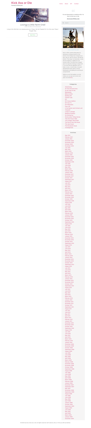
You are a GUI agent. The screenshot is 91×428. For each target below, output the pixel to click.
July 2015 (67, 225)
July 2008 (67, 372)
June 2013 (68, 270)
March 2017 (68, 190)
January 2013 (68, 278)
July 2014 (67, 247)
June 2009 (68, 354)
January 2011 (68, 321)
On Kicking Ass (69, 115)
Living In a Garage (70, 111)
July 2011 (67, 310)
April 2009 (68, 358)
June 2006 (68, 397)
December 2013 (69, 259)
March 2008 (68, 379)
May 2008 (68, 376)
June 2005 (68, 409)
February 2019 (69, 153)
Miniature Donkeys (70, 113)
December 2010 (69, 323)
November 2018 (69, 158)
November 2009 (69, 346)
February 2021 (69, 137)
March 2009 (68, 360)
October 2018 (68, 160)
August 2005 (68, 408)
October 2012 (68, 284)
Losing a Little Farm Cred (32, 24)
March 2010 (68, 339)
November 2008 (69, 365)
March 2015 (68, 232)
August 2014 (68, 245)
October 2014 (68, 241)
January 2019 (68, 154)
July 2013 (67, 268)
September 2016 (69, 201)
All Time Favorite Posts (71, 88)
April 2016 (68, 209)
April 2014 (68, 252)
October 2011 (68, 305)
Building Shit (68, 95)
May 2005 (68, 411)
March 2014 (68, 254)
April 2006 (68, 401)
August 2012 (68, 287)
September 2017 (69, 179)
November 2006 (69, 390)
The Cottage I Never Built (72, 120)
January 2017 (68, 193)
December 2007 (69, 385)
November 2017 (69, 176)
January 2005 (69, 416)
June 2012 (68, 291)
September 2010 (69, 328)
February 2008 (69, 381)
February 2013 (69, 277)
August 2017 (68, 181)
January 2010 (68, 342)
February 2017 (69, 192)
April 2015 (68, 231)
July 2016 (67, 204)
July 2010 (67, 331)
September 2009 (69, 349)
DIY (71, 3)
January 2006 (69, 402)
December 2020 (69, 140)
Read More (32, 35)
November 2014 (69, 239)
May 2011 (67, 314)
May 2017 (67, 186)
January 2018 (68, 172)
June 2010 (68, 333)
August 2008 (68, 370)
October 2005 (69, 404)
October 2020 (69, 144)
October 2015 (68, 220)
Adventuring (68, 87)
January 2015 (68, 236)
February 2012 (69, 298)
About (66, 3)
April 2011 (67, 316)
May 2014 (67, 250)
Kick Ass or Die (21, 3)
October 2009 (69, 347)
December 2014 (69, 238)
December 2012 (69, 280)
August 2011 (68, 308)
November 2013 (69, 261)
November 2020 (69, 142)
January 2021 (68, 139)
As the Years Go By (70, 90)
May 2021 (67, 135)
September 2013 (69, 264)
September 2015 (69, 222)
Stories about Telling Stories (72, 117)
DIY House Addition (70, 101)
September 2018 (69, 162)
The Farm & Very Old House (72, 122)
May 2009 (68, 356)
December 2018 (69, 156)
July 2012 (67, 289)
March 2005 (68, 415)
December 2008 (69, 363)
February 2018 (69, 170)
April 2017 (67, 188)
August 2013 (68, 266)
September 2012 (69, 285)
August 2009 (68, 351)
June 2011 (67, 312)
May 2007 (67, 388)
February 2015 (69, 234)
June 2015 (68, 227)
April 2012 (68, 294)
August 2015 (68, 224)
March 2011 (68, 317)
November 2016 (69, 197)
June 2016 (68, 206)
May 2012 (67, 293)
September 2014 (69, 243)
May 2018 (67, 167)
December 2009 (69, 344)
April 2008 (68, 378)
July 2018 (67, 163)
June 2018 (68, 165)
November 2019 (69, 146)
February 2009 (69, 362)
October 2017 (68, 177)
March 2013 (68, 275)
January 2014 (68, 257)
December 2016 (69, 195)
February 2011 (69, 319)
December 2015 (69, 216)
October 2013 (68, 262)
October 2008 (69, 367)
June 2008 (68, 374)
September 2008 (69, 369)
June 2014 (68, 248)
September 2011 (69, 307)
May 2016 (67, 208)
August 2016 (68, 202)
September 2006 (69, 392)
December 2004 (69, 418)
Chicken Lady (68, 97)
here (71, 77)
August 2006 (68, 393)
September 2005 (69, 406)
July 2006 (67, 395)
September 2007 (69, 386)
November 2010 (69, 324)
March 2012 (68, 296)
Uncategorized (69, 127)
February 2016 (69, 213)
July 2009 (67, 353)
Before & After (69, 94)
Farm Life (67, 106)
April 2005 (68, 413)
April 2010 (68, 337)
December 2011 (69, 301)
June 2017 (68, 185)
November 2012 (69, 282)
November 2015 (69, 218)
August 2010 (68, 330)
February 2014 (69, 255)
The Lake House (69, 124)
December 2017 (69, 174)
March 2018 (68, 169)
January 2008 (69, 383)
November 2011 (69, 303)
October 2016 (68, 199)
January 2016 (68, 215)
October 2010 (68, 326)
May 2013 (67, 271)
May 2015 (67, 229)
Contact (76, 3)
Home (61, 3)
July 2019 (67, 147)
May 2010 (67, 335)
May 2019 (67, 149)
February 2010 (69, 340)
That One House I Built (71, 118)
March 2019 (68, 151)
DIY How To (68, 103)
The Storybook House (71, 126)
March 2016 (68, 211)
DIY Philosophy (69, 104)
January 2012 (68, 300)
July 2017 (67, 183)
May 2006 (68, 399)
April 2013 (68, 273)
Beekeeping (68, 92)
